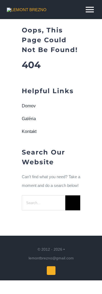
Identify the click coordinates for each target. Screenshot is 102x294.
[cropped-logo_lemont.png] (27, 9)
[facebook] (51, 270)
